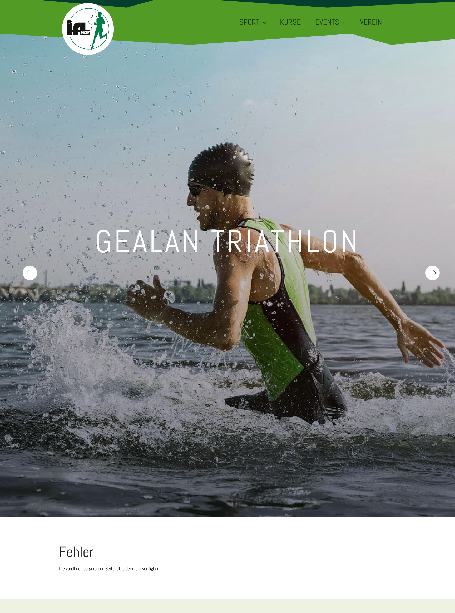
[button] (428, 271)
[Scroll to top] (443, 601)
